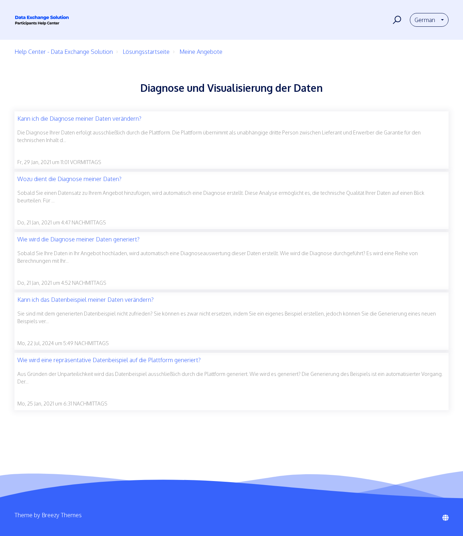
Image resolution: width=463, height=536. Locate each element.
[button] (396, 20)
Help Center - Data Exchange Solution (63, 51)
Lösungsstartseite (146, 51)
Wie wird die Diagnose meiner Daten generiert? (78, 239)
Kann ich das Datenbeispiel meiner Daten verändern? (85, 299)
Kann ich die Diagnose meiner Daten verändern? (79, 118)
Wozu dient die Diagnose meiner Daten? (69, 179)
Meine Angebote (200, 51)
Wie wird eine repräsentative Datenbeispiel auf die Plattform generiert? (109, 360)
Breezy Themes (62, 515)
